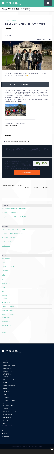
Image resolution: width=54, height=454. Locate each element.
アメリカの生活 (6, 258)
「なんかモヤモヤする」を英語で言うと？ (12, 233)
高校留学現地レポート (24, 141)
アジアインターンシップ (9, 414)
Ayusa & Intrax (6, 403)
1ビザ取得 (5, 420)
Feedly (5, 433)
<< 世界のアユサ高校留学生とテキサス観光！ (13, 185)
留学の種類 (4, 295)
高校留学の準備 (6, 317)
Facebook (6, 430)
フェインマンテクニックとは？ (9, 237)
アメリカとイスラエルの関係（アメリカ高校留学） (15, 217)
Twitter (5, 428)
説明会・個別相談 (27, 172)
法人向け (4, 279)
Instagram (6, 436)
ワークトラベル (6, 302)
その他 (3, 262)
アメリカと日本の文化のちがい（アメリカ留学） (14, 208)
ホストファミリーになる (8, 266)
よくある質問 (5, 270)
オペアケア (5, 408)
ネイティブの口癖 (6, 241)
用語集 (3, 287)
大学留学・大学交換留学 (8, 306)
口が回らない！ (6, 246)
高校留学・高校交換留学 (12, 141)
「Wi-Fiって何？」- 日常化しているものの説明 (13, 229)
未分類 (3, 275)
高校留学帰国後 (6, 321)
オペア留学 (4, 298)
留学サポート (5, 291)
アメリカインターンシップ (9, 411)
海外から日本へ (6, 283)
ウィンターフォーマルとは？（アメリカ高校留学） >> (38, 187)
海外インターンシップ (7, 310)
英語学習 (4, 332)
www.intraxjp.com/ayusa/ (11, 125)
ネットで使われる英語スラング (9, 212)
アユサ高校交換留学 (8, 405)
